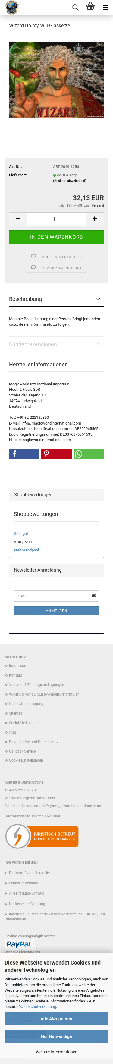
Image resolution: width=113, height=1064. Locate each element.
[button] (18, 219)
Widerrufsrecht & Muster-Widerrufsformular (44, 694)
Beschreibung (25, 299)
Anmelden (56, 611)
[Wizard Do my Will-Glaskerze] (56, 79)
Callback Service (22, 751)
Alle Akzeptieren (56, 1018)
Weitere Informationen (56, 1052)
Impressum (18, 666)
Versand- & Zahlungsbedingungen (36, 685)
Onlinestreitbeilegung (26, 704)
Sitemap (16, 713)
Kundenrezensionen (33, 344)
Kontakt (15, 675)
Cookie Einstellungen (26, 760)
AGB (12, 732)
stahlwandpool (26, 550)
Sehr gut (21, 533)
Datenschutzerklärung (37, 1006)
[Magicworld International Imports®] (10, 7)
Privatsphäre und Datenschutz (33, 742)
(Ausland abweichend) (69, 181)
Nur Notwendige (56, 1036)
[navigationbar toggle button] (105, 7)
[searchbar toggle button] (75, 7)
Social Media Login (24, 723)
